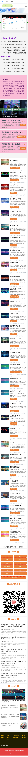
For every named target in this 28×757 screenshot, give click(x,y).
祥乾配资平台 (14, 588)
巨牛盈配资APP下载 (15, 233)
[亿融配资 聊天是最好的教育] (13, 109)
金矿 (7, 684)
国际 (20, 695)
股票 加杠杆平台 (14, 613)
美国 (20, 684)
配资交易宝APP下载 (15, 168)
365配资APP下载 (14, 525)
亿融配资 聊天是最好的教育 (9, 117)
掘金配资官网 (7, 691)
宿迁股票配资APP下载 (15, 638)
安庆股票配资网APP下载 (16, 372)
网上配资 (13, 574)
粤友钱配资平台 (14, 436)
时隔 (20, 681)
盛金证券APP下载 (14, 664)
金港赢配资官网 (14, 360)
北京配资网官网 (21, 136)
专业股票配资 (14, 270)
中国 (20, 688)
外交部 (7, 681)
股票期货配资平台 (14, 386)
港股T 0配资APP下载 (15, 513)
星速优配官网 (14, 245)
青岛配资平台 (14, 501)
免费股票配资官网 (14, 462)
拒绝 (7, 698)
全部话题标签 (14, 702)
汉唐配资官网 (14, 219)
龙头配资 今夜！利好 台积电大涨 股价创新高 (15, 59)
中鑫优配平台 (14, 488)
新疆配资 (23, 148)
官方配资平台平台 (14, 450)
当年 (20, 691)
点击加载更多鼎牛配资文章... (13, 672)
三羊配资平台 (14, 333)
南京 (7, 688)
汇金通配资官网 (14, 257)
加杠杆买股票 (14, 321)
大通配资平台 (14, 423)
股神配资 (23, 124)
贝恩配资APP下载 (14, 296)
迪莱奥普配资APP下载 (15, 601)
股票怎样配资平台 (14, 284)
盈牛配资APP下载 (14, 206)
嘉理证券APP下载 (14, 411)
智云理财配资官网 (14, 552)
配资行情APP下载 (14, 180)
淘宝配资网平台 (14, 309)
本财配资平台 (14, 192)
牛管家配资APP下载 (15, 652)
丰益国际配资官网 (14, 626)
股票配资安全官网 (14, 564)
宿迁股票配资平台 (14, 539)
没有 (20, 698)
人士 (7, 695)
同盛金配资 (13, 474)
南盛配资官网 (14, 398)
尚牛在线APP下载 (14, 346)
